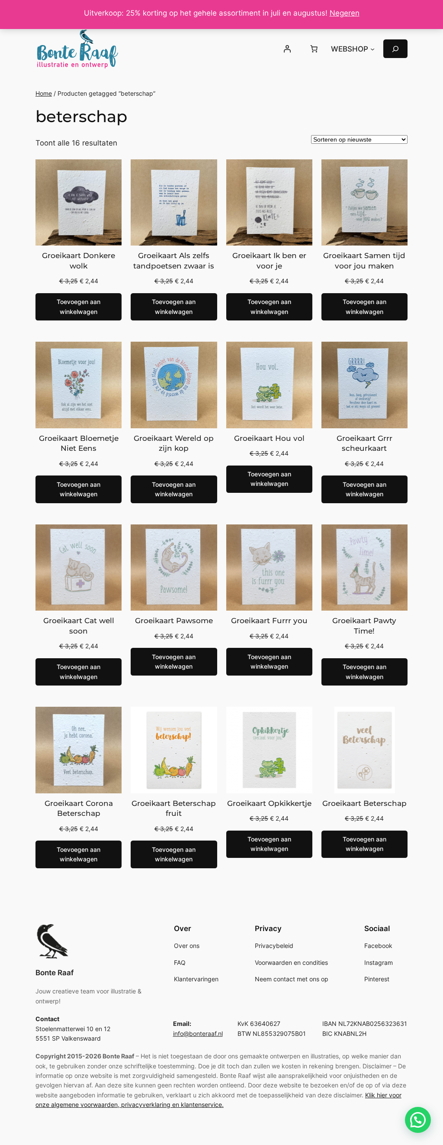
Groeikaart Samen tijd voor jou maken (364, 260)
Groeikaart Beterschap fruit (174, 808)
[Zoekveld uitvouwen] (395, 48)
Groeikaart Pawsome (174, 620)
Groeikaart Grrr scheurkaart (364, 443)
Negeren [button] (345, 13)
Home (43, 93)
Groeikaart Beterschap (364, 803)
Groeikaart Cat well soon (78, 625)
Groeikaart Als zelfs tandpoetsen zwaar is (173, 260)
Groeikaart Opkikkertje (269, 803)
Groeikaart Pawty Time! (364, 625)
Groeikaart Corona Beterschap (79, 808)
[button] (418, 1120)
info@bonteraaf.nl (198, 1033)
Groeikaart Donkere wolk (78, 260)
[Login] (287, 49)
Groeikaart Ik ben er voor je (269, 260)
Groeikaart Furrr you (269, 620)
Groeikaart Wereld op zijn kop (174, 443)
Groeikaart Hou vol (269, 438)
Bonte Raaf (54, 972)
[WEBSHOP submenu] (372, 49)
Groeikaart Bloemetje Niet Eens (79, 443)
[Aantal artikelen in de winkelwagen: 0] (314, 49)
